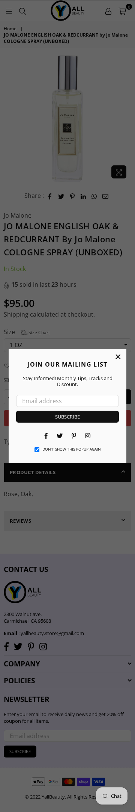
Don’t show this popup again (71, 449)
